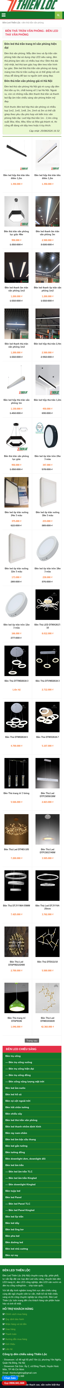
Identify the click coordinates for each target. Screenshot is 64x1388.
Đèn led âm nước (15, 1088)
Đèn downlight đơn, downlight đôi (25, 1158)
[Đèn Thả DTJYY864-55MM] (16, 885)
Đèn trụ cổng (13, 1056)
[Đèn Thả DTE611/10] (47, 941)
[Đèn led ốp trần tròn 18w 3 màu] (47, 548)
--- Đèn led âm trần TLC (18, 1171)
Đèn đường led (14, 1242)
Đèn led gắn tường (16, 1145)
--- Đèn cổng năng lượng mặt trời (24, 1081)
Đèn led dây (12, 1223)
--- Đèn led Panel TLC (17, 1203)
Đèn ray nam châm (16, 1133)
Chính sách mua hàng (16, 1314)
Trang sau (31, 1040)
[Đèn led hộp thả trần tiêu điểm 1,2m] (16, 155)
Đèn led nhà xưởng (16, 1248)
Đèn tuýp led (12, 1190)
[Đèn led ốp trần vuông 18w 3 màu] (47, 492)
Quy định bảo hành (14, 1319)
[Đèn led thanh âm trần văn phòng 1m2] (16, 267)
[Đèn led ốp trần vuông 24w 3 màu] (16, 492)
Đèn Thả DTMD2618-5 (16, 737)
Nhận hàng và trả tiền (15, 1324)
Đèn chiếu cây (13, 1113)
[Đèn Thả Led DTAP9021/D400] (16, 941)
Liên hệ (8, 1349)
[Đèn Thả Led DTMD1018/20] (47, 997)
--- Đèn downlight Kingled (20, 1184)
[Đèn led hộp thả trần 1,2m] (47, 379)
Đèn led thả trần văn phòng (21, 1120)
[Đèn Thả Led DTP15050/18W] (47, 773)
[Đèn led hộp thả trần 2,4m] (47, 323)
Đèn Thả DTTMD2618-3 (16, 681)
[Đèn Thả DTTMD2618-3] (16, 660)
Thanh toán (10, 1334)
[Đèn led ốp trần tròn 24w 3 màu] (47, 436)
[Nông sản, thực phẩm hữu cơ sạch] (32, 5)
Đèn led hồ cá (13, 1094)
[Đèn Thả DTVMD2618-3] (47, 660)
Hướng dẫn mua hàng (16, 1339)
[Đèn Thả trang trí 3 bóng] (16, 773)
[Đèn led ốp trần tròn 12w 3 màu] (16, 604)
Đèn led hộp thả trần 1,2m (47, 400)
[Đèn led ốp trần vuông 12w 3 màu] (16, 548)
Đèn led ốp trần (14, 1216)
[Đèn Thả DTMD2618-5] (16, 716)
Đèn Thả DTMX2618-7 (47, 737)
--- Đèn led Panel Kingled (19, 1210)
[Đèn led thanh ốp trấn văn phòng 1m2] (47, 267)
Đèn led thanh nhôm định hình (23, 1126)
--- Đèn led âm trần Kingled (21, 1178)
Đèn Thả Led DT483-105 (16, 849)
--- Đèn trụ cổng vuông (18, 1062)
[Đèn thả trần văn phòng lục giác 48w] (16, 211)
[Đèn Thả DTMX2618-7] (47, 716)
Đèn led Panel (13, 1197)
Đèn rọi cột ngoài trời (17, 1100)
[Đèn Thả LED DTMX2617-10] (47, 604)
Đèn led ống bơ (14, 1229)
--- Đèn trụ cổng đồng (18, 1075)
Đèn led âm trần (14, 1165)
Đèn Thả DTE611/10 (47, 962)
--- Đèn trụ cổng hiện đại (19, 1068)
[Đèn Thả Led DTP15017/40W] (47, 829)
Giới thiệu (10, 1344)
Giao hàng (10, 1329)
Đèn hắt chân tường (17, 1107)
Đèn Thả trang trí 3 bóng (16, 793)
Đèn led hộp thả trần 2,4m (47, 344)
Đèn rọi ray (11, 1255)
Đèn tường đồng (15, 1152)
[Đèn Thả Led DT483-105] (16, 829)
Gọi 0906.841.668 (14, 1383)
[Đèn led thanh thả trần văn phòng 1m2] (16, 323)
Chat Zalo (10, 1377)
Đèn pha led (12, 1236)
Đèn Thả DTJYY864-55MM (16, 905)
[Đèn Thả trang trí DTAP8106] (16, 997)
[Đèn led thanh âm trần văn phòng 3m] (47, 211)
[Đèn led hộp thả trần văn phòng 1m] (16, 379)
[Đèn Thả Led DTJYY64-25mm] (47, 885)
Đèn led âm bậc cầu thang (20, 1139)
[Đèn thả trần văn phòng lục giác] (16, 436)
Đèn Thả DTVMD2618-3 (48, 681)
